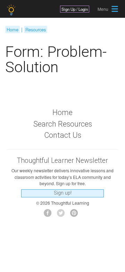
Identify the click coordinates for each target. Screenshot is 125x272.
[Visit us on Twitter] (63, 215)
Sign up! (63, 193)
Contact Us (62, 135)
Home (12, 29)
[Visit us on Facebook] (49, 215)
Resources (35, 29)
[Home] (12, 10)
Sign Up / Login (74, 9)
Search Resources (62, 124)
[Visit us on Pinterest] (76, 215)
